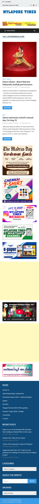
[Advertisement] (19, 281)
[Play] (5, 319)
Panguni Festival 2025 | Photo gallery (15, 408)
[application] (19, 311)
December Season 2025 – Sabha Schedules (17, 397)
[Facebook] (36, 5)
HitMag (19, 502)
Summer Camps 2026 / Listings (13, 411)
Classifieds (6, 415)
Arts (4, 79)
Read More (7, 107)
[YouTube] (33, 5)
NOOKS (5, 404)
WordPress (12, 502)
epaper (5, 401)
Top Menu (7, 1)
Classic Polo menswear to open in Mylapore (17, 444)
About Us (6, 390)
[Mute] (31, 319)
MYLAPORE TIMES (16, 500)
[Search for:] (19, 481)
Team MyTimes (25, 87)
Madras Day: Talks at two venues (14, 438)
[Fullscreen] (34, 319)
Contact (5, 418)
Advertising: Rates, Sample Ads (13, 393)
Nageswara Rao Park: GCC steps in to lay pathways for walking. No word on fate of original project (19, 452)
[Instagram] (31, 5)
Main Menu (11, 30)
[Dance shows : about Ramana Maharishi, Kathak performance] (19, 60)
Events (8, 79)
